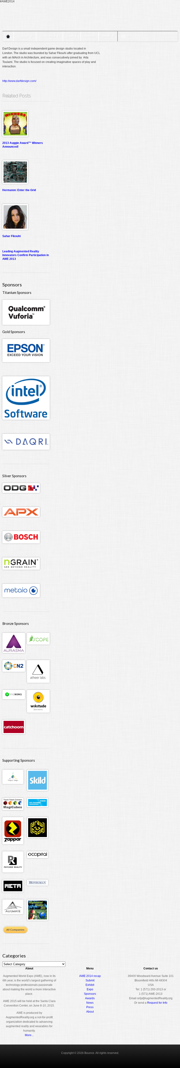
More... (29, 1035)
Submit (90, 980)
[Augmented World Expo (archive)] (29, 27)
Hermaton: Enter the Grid (19, 190)
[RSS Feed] (123, 36)
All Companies (15, 929)
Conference (49, 36)
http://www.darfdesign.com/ (19, 81)
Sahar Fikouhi (11, 236)
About (108, 36)
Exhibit (90, 985)
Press (90, 1007)
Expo (72, 36)
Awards (89, 36)
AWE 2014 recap (90, 976)
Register (24, 36)
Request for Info (157, 1002)
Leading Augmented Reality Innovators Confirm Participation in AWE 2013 (25, 255)
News (90, 1002)
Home (8, 36)
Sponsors (90, 993)
